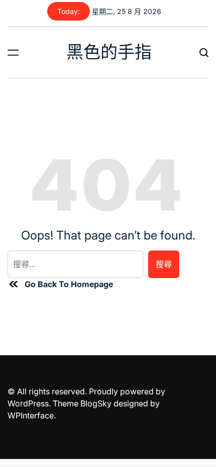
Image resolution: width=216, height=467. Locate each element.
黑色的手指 (109, 52)
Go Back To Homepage (69, 284)
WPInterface (31, 415)
